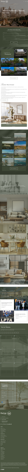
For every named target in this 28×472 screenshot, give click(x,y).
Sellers (2, 443)
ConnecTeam (2, 450)
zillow (9, 332)
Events (2, 449)
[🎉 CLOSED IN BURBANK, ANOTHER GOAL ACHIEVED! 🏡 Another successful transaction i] (7, 368)
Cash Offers (2, 453)
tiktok (18, 332)
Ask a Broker (2, 452)
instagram (7, 332)
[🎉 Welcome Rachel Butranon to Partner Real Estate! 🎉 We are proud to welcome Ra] (20, 355)
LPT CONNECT (2, 451)
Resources (2, 438)
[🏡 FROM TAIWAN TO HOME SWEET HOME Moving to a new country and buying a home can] (7, 355)
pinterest (5, 332)
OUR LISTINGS (2, 436)
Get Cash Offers (3, 441)
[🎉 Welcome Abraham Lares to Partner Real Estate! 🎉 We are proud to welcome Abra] (20, 341)
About (2, 425)
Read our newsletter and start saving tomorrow (5, 295)
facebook (1, 332)
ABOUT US (2, 427)
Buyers (2, 442)
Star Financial (3, 456)
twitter (3, 332)
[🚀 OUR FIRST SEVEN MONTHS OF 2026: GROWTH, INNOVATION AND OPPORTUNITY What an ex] (20, 368)
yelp (11, 332)
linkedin (13, 332)
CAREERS (2, 431)
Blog (1, 444)
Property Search (3, 434)
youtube (14, 332)
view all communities (13, 168)
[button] (14, 33)
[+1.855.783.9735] (24, 1)
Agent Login (3, 448)
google (16, 332)
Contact (2, 458)
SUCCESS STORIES (3, 430)
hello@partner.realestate (5, 417)
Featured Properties (4, 435)
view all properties (13, 78)
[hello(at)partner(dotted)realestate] (25, 1)
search (14, 42)
